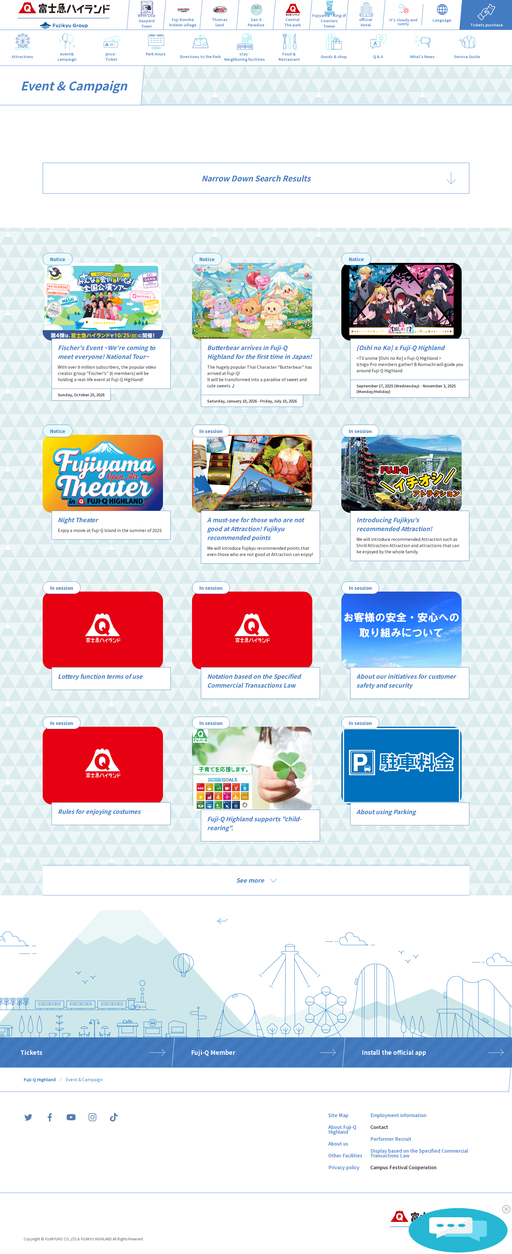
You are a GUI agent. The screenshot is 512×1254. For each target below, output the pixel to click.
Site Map (338, 1115)
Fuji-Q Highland (40, 1079)
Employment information (398, 1115)
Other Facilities (345, 1155)
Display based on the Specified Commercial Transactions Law (419, 1153)
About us (338, 1143)
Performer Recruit (390, 1138)
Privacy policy (343, 1167)
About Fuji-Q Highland (342, 1129)
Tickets (31, 1052)
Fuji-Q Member (213, 1052)
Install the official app (394, 1052)
